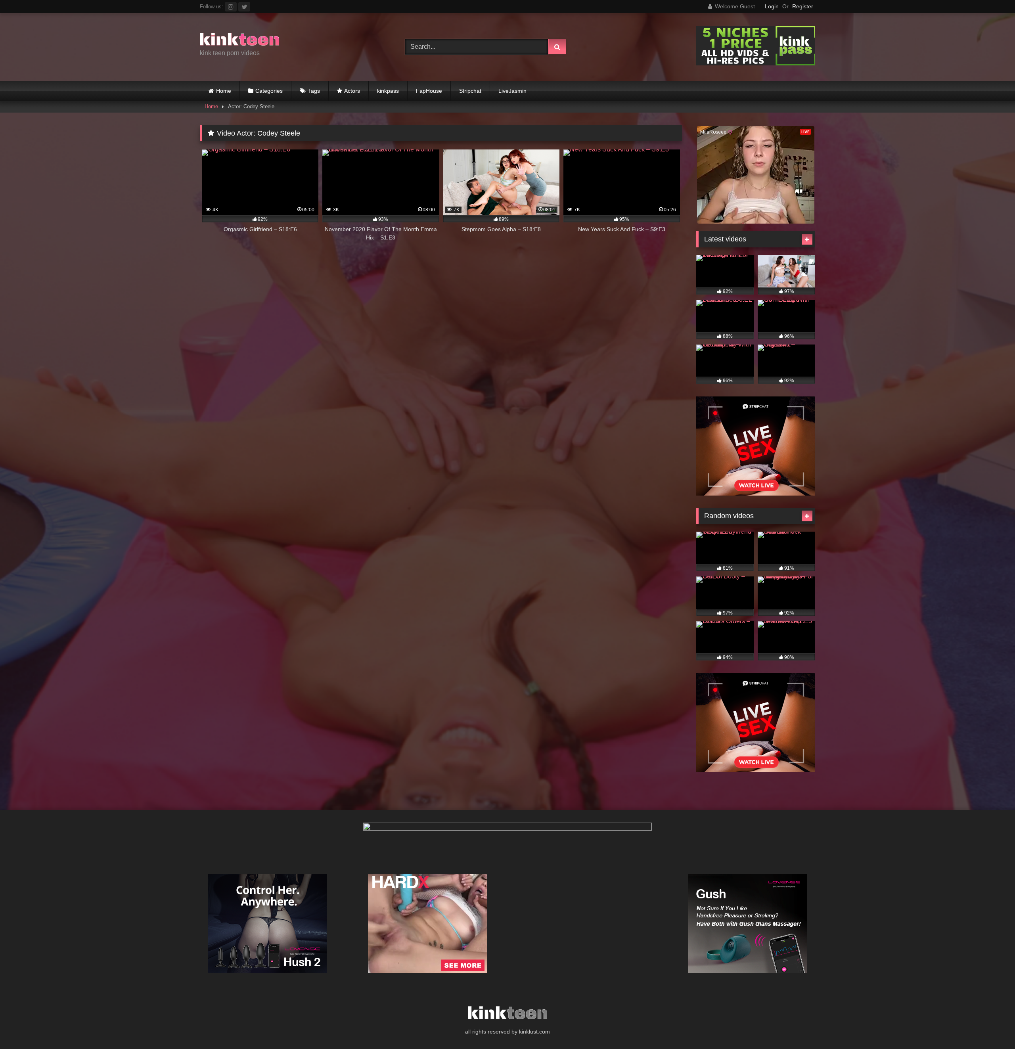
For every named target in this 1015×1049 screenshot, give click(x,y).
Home (223, 91)
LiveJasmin (512, 91)
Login (772, 6)
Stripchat (470, 91)
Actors (352, 91)
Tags (314, 91)
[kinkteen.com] (239, 40)
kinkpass (388, 91)
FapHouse (429, 91)
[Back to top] (990, 1025)
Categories (269, 91)
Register (802, 6)
